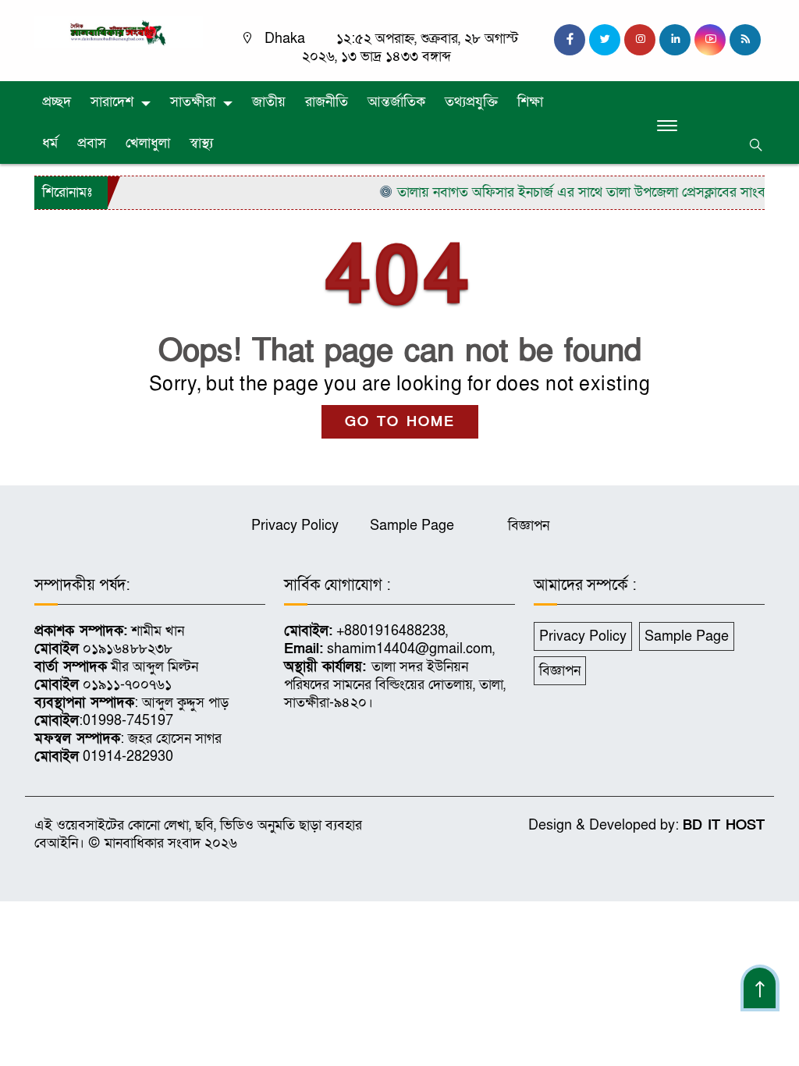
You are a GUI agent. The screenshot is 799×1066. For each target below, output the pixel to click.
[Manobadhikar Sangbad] (118, 31)
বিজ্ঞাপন (528, 526)
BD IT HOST (724, 825)
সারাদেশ (112, 102)
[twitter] (604, 39)
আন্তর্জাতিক (396, 102)
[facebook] (569, 39)
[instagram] (639, 39)
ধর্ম (50, 143)
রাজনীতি (326, 102)
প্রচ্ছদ (56, 102)
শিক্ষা (530, 102)
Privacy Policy (295, 526)
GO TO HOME (400, 422)
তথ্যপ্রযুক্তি (471, 102)
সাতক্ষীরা (192, 102)
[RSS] (745, 39)
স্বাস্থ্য (201, 143)
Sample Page (412, 526)
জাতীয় (269, 102)
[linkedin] (675, 39)
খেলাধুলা (148, 143)
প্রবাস (91, 143)
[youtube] (710, 39)
